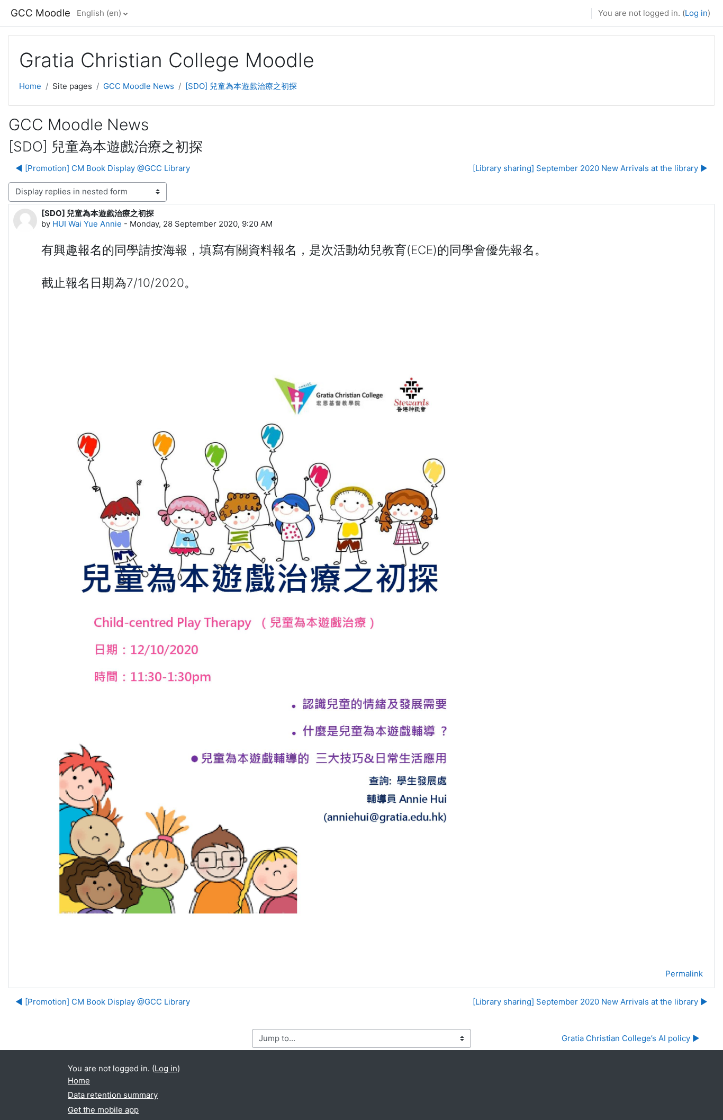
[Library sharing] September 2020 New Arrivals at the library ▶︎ (590, 168)
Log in (696, 13)
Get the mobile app (103, 1110)
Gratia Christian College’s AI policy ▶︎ (631, 1038)
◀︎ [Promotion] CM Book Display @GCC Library (102, 168)
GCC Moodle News (138, 86)
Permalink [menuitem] (684, 974)
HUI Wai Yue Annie (87, 224)
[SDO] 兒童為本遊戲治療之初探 (241, 86)
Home (30, 86)
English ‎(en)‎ (99, 13)
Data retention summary (113, 1095)
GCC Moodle (40, 13)
